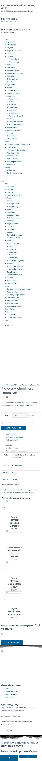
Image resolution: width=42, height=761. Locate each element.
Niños (7, 142)
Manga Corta (14, 59)
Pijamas (10, 133)
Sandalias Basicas (16, 122)
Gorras (11, 102)
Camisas (10, 56)
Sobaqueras (13, 113)
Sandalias (10, 119)
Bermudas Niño (12, 156)
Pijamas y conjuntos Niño (16, 150)
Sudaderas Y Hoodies (15, 73)
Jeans (9, 65)
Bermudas (11, 76)
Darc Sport (11, 82)
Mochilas (12, 105)
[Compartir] (13, 756)
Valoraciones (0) (12, 440)
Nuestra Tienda (10, 45)
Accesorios (11, 96)
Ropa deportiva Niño (15, 162)
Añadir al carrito (13, 428)
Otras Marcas (12, 139)
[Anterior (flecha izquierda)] (4, 759)
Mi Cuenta (11, 170)
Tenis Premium (12, 127)
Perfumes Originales (16, 116)
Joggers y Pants (13, 70)
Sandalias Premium (16, 125)
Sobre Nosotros (10, 42)
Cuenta (7, 167)
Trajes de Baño (12, 79)
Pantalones (11, 68)
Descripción (10, 434)
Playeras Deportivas (14, 51)
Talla (6, 415)
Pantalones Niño (13, 153)
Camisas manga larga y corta (18, 144)
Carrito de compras (14, 173)
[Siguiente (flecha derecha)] (13, 759)
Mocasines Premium (14, 130)
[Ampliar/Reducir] (32, 756)
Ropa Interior (14, 99)
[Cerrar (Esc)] (4, 756)
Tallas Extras (11, 136)
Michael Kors (17, 465)
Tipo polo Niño (12, 159)
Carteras (12, 110)
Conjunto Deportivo (14, 90)
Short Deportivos (13, 93)
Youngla (10, 87)
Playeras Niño (12, 147)
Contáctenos (10, 164)
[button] (21, 181)
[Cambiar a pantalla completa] (23, 756)
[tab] (23, 434)
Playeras (10, 48)
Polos (9, 53)
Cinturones (13, 107)
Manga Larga (14, 62)
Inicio (6, 39)
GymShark (11, 85)
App (6, 176)
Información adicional (14, 437)
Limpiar (31, 415)
